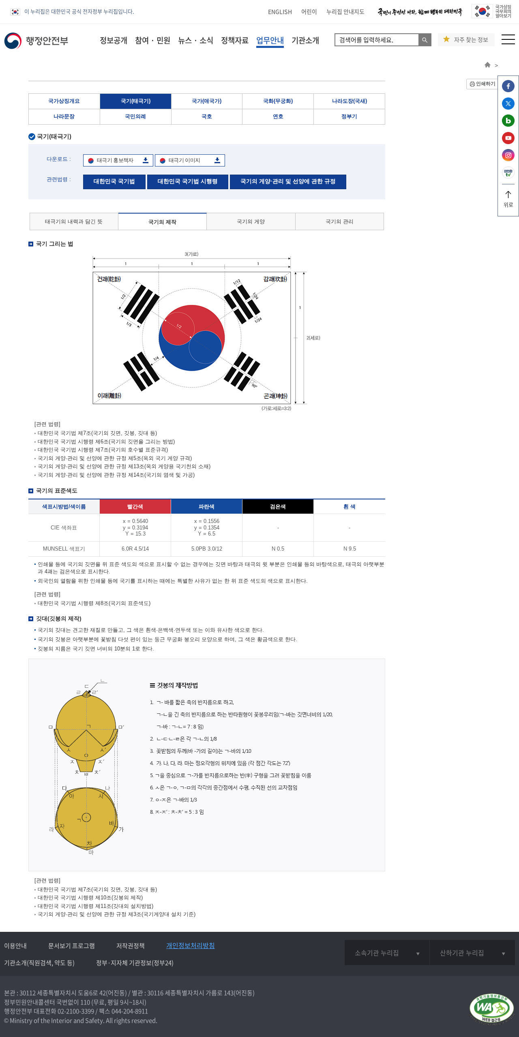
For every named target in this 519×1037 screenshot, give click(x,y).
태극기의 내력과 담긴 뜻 (74, 221)
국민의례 (135, 116)
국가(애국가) (206, 101)
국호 (207, 116)
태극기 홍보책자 (115, 160)
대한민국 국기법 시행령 (188, 181)
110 (85, 1002)
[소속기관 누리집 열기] (387, 952)
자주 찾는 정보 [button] (471, 39)
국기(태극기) (135, 101)
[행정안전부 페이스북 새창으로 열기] (508, 90)
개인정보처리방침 (190, 945)
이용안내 (15, 945)
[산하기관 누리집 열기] (472, 952)
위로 (508, 204)
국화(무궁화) (278, 101)
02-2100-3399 (76, 1011)
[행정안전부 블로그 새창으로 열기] (508, 124)
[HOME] (487, 65)
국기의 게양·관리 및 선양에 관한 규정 (288, 181)
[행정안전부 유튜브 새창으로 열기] (508, 142)
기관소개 (305, 40)
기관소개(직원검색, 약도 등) (39, 962)
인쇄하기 (485, 83)
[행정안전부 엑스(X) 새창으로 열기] (508, 107)
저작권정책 (130, 945)
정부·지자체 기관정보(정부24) (135, 962)
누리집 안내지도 (345, 11)
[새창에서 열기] (491, 1010)
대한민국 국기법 (114, 181)
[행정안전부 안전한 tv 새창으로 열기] (508, 176)
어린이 (309, 11)
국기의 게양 (251, 221)
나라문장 (64, 116)
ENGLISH (280, 11)
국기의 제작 (162, 222)
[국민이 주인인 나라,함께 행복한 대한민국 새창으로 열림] (420, 16)
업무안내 (270, 40)
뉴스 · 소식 (195, 40)
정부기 (349, 116)
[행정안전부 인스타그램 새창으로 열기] (508, 159)
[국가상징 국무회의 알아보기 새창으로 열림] (491, 16)
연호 (278, 116)
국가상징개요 (64, 101)
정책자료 (235, 40)
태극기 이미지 (184, 160)
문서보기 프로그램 (71, 945)
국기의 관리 (340, 221)
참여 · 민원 (152, 40)
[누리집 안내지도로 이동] (508, 42)
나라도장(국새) (349, 101)
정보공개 (113, 40)
